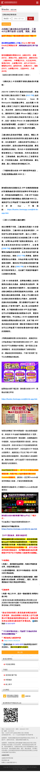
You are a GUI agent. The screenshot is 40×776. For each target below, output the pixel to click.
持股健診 (9, 680)
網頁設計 (24, 769)
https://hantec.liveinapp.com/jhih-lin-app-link (19, 399)
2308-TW (6, 248)
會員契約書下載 (11, 675)
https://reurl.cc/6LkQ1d (12, 640)
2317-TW (30, 95)
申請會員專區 (10, 664)
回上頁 (20, 652)
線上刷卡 (9, 684)
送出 (30, 18)
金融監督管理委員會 (7, 758)
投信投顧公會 (5, 760)
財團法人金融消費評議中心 (9, 762)
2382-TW (19, 267)
